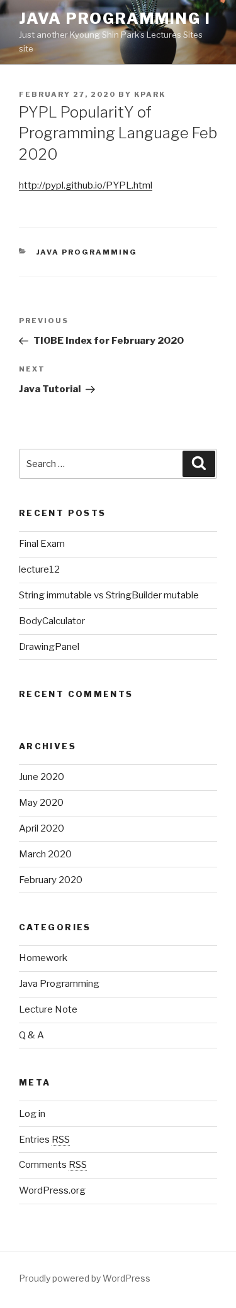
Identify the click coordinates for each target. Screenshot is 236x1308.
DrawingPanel (49, 646)
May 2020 (41, 802)
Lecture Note (48, 1009)
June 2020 (41, 777)
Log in (32, 1113)
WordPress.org (52, 1190)
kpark (150, 94)
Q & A (31, 1035)
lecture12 (39, 569)
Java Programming (87, 252)
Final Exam (42, 543)
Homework (43, 958)
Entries (44, 1139)
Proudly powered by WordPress (84, 1278)
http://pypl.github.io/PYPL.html (85, 185)
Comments (53, 1164)
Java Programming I (115, 18)
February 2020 (50, 880)
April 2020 (41, 828)
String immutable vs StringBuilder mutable (109, 595)
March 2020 (45, 854)
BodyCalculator (52, 621)
